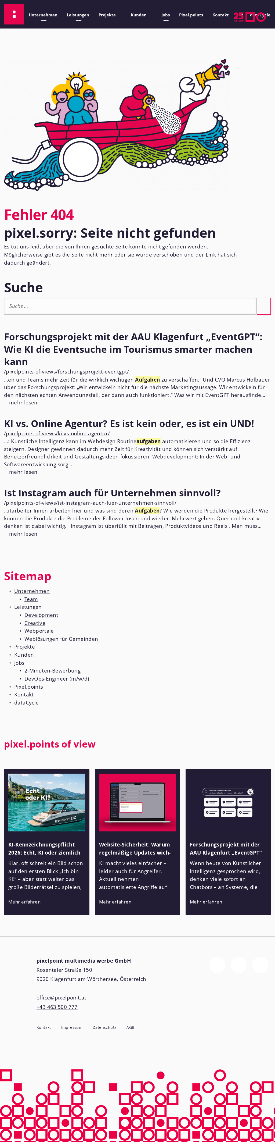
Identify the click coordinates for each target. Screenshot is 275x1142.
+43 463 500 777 (57, 1007)
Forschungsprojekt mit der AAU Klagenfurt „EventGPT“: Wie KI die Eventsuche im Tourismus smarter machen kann (133, 349)
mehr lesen (21, 402)
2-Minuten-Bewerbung (52, 670)
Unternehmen (41, 13)
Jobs (164, 13)
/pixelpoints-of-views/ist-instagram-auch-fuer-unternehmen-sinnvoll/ (90, 502)
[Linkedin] (260, 965)
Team (31, 599)
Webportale (39, 630)
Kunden (137, 13)
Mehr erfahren (24, 902)
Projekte (106, 13)
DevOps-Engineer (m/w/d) (56, 678)
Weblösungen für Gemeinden (61, 638)
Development (41, 614)
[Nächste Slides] (266, 747)
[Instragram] (238, 965)
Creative (34, 623)
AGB (130, 1027)
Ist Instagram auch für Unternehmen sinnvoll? (112, 492)
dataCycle (26, 702)
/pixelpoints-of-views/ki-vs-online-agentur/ (57, 433)
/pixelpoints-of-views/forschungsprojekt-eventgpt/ (66, 371)
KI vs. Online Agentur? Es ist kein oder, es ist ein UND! (129, 423)
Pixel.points (191, 14)
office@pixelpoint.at (61, 997)
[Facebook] (217, 965)
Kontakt (219, 13)
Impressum (71, 1027)
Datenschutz (104, 1027)
